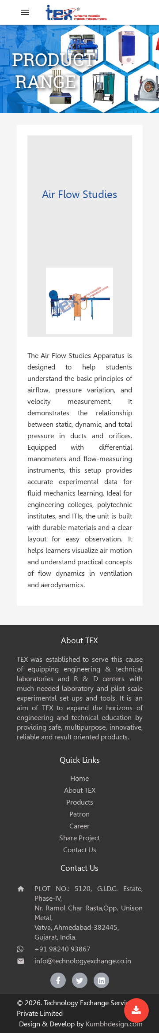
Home (79, 778)
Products (79, 802)
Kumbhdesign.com (114, 1024)
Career (79, 826)
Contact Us (79, 850)
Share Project (79, 838)
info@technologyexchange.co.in (82, 961)
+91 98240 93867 (62, 949)
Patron (79, 814)
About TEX (79, 790)
